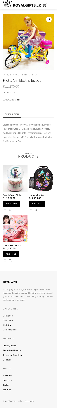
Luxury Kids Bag (36, 195)
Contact (6, 359)
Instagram (7, 380)
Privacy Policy (9, 345)
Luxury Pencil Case (12, 245)
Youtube (7, 389)
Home (5, 75)
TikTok (6, 385)
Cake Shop (8, 315)
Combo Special (10, 329)
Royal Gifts (7, 401)
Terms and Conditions (13, 355)
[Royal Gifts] (22, 3)
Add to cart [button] (11, 204)
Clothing (7, 325)
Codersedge (29, 401)
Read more (37, 204)
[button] (49, 19)
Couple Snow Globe (12, 195)
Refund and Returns (12, 350)
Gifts (12, 75)
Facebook (7, 375)
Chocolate (8, 320)
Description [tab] (12, 114)
